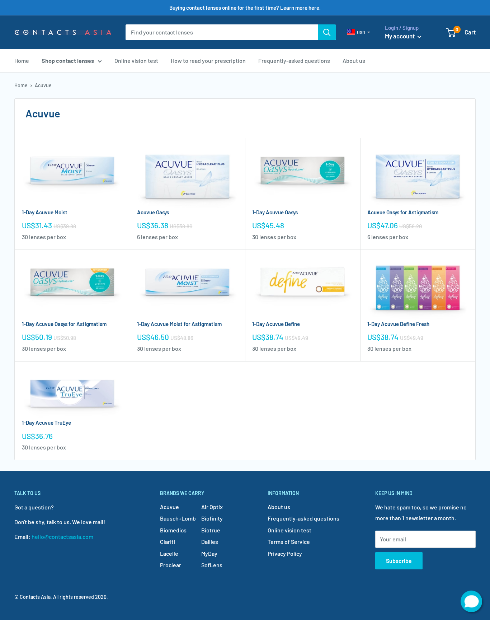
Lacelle (169, 553)
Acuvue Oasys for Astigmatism (402, 212)
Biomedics (173, 530)
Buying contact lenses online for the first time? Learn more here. (245, 7)
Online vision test (136, 60)
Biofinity (212, 518)
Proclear (170, 564)
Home (21, 60)
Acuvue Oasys (153, 212)
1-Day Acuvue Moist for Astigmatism (179, 324)
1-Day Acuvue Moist (44, 212)
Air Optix (212, 506)
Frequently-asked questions (294, 60)
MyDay (209, 553)
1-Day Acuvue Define (276, 324)
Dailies (209, 541)
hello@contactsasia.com (62, 536)
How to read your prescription (208, 60)
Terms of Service (289, 541)
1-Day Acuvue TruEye (46, 422)
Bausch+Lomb (178, 518)
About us (354, 60)
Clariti (167, 541)
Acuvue (169, 506)
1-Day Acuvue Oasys (275, 212)
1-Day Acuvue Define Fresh (398, 324)
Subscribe (399, 560)
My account (400, 35)
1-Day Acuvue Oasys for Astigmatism (64, 324)
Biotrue (210, 530)
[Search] (327, 32)
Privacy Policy (285, 553)
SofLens (211, 564)
